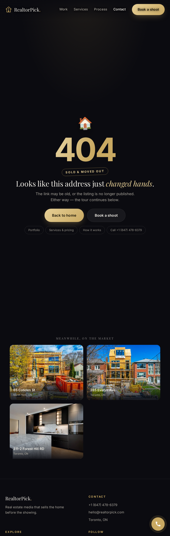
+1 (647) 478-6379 (103, 505)
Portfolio (34, 230)
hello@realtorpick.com (106, 512)
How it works (92, 230)
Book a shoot (148, 9)
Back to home (64, 215)
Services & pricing (61, 230)
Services (81, 9)
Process (100, 9)
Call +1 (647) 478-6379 (126, 230)
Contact (119, 9)
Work (63, 9)
